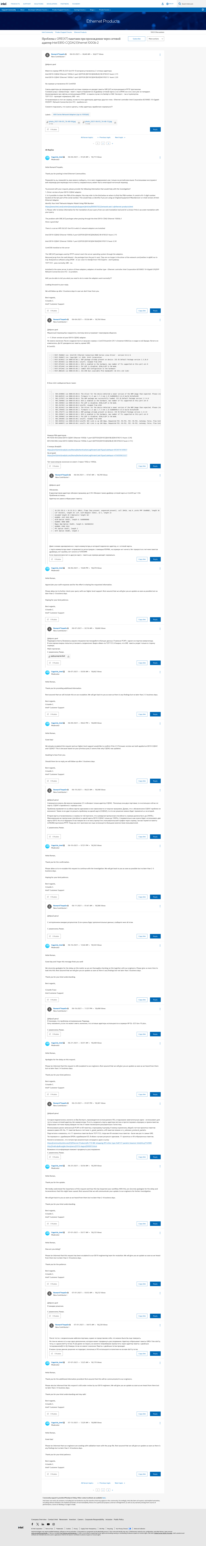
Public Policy (119, 1519)
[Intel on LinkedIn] (43, 1524)
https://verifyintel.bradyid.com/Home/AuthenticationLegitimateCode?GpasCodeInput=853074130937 (87, 449)
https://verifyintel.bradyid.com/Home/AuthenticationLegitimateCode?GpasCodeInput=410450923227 (87, 455)
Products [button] (15, 4)
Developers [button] (52, 4)
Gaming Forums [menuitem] (79, 9)
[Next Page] (112, 143)
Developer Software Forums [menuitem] (37, 9)
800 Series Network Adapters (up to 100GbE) (71, 114)
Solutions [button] (38, 4)
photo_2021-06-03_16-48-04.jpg (62, 121)
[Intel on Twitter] (37, 1524)
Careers (80, 1519)
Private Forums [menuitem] (104, 9)
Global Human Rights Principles (163, 1533)
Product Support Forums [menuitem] (60, 9)
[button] (159, 54)
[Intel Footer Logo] (21, 1527)
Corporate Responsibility (94, 1519)
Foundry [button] (76, 4)
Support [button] (27, 4)
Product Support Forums (63, 32)
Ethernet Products (80, 32)
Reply (155, 129)
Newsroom (63, 1519)
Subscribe (137, 38)
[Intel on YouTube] (48, 1524)
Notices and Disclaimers (70, 1533)
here (104, 1498)
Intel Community (47, 32)
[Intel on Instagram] (53, 1524)
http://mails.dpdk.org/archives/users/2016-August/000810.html (72, 1146)
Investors (72, 1519)
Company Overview (38, 1519)
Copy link (142, 310)
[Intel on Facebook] (32, 1524)
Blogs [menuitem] (92, 9)
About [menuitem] (22, 9)
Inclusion (109, 1519)
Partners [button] (65, 4)
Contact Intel (53, 1519)
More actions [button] (154, 38)
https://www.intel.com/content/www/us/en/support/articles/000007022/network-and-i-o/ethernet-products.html (89, 206)
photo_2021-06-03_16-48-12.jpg (98, 121)
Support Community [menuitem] (9, 9)
